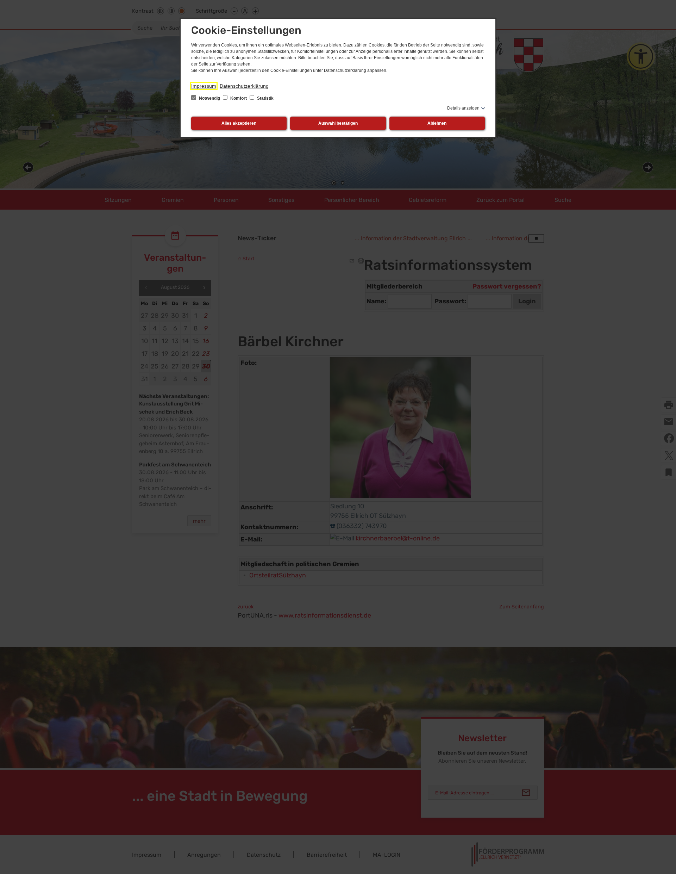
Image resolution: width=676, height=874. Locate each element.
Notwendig (209, 98)
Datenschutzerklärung (244, 86)
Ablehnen (436, 123)
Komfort (238, 98)
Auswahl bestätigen (338, 123)
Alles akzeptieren (238, 123)
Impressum (203, 86)
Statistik (265, 98)
